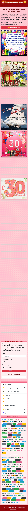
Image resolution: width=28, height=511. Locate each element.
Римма (12, 495)
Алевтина (4, 457)
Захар (21, 437)
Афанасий (13, 464)
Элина (17, 500)
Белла (18, 464)
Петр (11, 448)
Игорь (7, 439)
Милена (21, 488)
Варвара (16, 466)
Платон (16, 448)
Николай (18, 446)
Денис (18, 435)
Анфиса (4, 464)
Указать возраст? (7, 359)
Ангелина (4, 462)
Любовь (17, 484)
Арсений (10, 423)
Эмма (3, 502)
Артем (14, 423)
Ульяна (4, 500)
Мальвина (8, 486)
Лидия (3, 484)
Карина (11, 480)
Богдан (4, 426)
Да (4, 361)
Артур (24, 423)
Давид (9, 435)
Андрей (15, 421)
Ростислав (14, 450)
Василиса (21, 466)
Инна (3, 480)
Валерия (11, 466)
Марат (8, 443)
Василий (4, 428)
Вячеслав (23, 430)
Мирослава (5, 491)
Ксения (14, 482)
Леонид (19, 441)
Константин (10, 441)
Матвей (17, 443)
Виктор (15, 428)
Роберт (20, 448)
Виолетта (4, 471)
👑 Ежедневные (7, 395)
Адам (7, 419)
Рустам (4, 452)
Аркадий (4, 423)
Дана (18, 471)
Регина (8, 495)
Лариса (22, 482)
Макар (23, 441)
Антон (19, 421)
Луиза (12, 484)
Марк (12, 443)
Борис (8, 426)
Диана (8, 473)
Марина (20, 486)
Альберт (4, 421)
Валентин (17, 426)
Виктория (18, 468)
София (9, 497)
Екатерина (4, 475)
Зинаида (4, 477)
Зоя (12, 477)
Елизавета (15, 475)
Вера (8, 468)
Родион (4, 450)
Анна (14, 462)
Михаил (4, 446)
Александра (11, 457)
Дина (12, 473)
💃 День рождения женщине (11, 388)
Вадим (12, 426)
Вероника (12, 468)
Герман (15, 432)
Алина (20, 457)
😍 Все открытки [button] (14, 27)
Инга (20, 477)
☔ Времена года (8, 413)
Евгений (10, 437)
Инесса (24, 477)
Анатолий (9, 421)
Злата (9, 477)
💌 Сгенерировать (14, 371)
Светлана (21, 495)
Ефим (18, 437)
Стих (4, 367)
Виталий (20, 428)
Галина (14, 471)
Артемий (19, 423)
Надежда (11, 491)
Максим (4, 443)
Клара (3, 482)
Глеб (19, 432)
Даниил (14, 435)
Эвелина (13, 500)
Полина (21, 493)
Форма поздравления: (8, 365)
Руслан (19, 450)
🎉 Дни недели (7, 402)
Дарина (22, 471)
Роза (16, 495)
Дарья (3, 473)
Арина (8, 464)
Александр (13, 419)
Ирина (7, 480)
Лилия (8, 484)
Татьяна (23, 497)
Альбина (12, 459)
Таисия (14, 497)
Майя (3, 486)
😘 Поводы (6, 409)
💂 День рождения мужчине (11, 391)
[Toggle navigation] (2, 6)
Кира (16, 480)
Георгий (10, 432)
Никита (13, 446)
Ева (15, 473)
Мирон (21, 443)
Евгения (19, 473)
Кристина (8, 482)
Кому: (3, 353)
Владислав (11, 430)
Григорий (4, 435)
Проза (10, 367)
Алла (7, 459)
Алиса (3, 459)
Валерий (23, 426)
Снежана (4, 497)
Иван (3, 439)
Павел (7, 448)
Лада (18, 482)
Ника (21, 491)
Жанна (20, 475)
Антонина (18, 462)
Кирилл (4, 441)
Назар (8, 446)
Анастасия (17, 459)
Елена (9, 475)
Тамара (18, 497)
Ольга (16, 493)
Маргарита (14, 486)
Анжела (10, 462)
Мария (3, 488)
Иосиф (22, 439)
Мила (12, 488)
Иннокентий (16, 439)
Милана (16, 488)
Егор (14, 437)
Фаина (8, 500)
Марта (8, 488)
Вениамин (9, 428)
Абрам (3, 419)
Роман (8, 450)
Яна (11, 502)
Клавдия (20, 480)
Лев (15, 441)
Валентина (4, 466)
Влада (9, 471)
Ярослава (15, 502)
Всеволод (17, 430)
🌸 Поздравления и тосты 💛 (14, 2)
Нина (24, 491)
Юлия (7, 502)
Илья (11, 439)
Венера (4, 468)
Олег (22, 446)
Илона (15, 477)
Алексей (19, 419)
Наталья (17, 491)
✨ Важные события (9, 405)
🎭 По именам (7, 398)
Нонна (3, 493)
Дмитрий (4, 437)
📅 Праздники (7, 384)
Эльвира (23, 500)
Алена (16, 457)
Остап (3, 448)
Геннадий (4, 432)
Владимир (4, 430)
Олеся (12, 493)
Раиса (3, 495)
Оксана (8, 493)
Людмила (22, 484)
